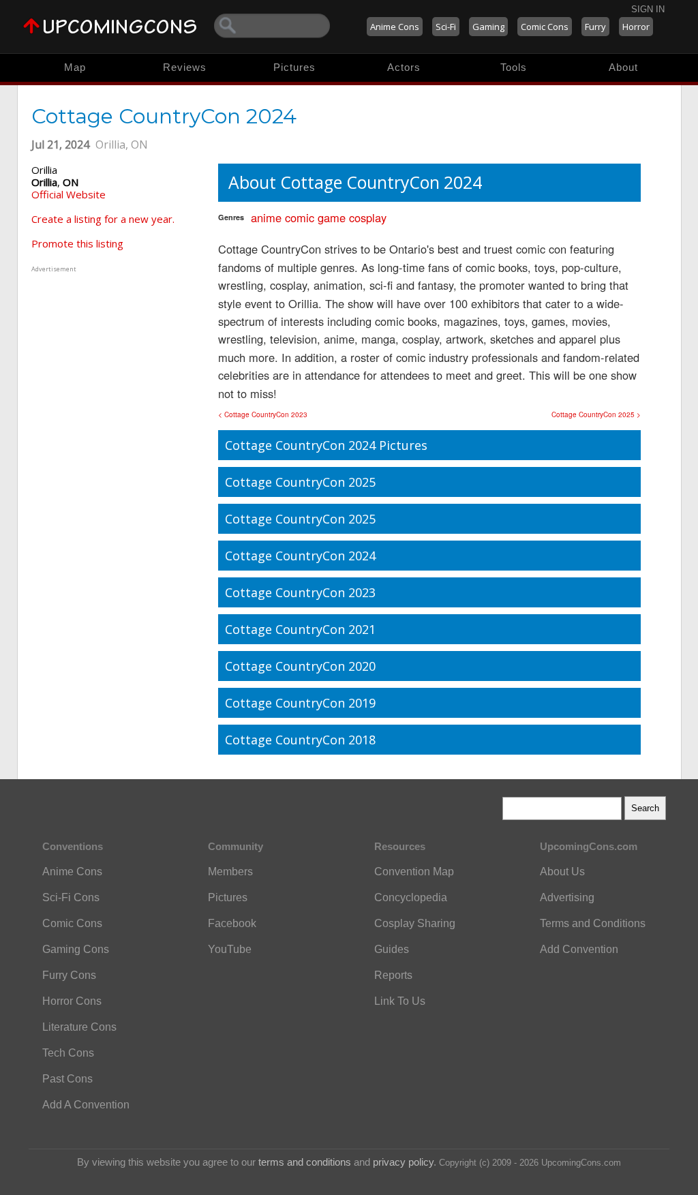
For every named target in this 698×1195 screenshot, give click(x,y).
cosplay (367, 217)
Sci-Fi (446, 26)
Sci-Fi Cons (71, 897)
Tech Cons (68, 1053)
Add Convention (579, 949)
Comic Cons (544, 26)
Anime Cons (394, 26)
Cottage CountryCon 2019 (300, 703)
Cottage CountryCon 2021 (300, 629)
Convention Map (414, 871)
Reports (393, 975)
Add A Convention (86, 1104)
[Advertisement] (116, 360)
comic (299, 217)
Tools (513, 67)
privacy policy (403, 1162)
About (623, 67)
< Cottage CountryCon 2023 (262, 414)
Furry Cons (69, 975)
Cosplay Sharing (414, 923)
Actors (404, 67)
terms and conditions (304, 1162)
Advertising (567, 897)
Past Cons (67, 1079)
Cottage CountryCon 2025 (300, 482)
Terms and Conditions (593, 923)
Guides (391, 949)
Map (75, 67)
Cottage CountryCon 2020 (300, 666)
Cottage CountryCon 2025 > (596, 414)
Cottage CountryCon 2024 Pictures (326, 445)
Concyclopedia (410, 897)
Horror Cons (72, 1001)
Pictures (294, 67)
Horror (636, 26)
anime (266, 217)
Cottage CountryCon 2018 (300, 739)
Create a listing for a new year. (102, 219)
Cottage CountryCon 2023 (300, 592)
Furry (595, 26)
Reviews (185, 67)
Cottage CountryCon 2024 (300, 555)
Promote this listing (77, 243)
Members (230, 871)
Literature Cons (79, 1027)
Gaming (488, 26)
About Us (562, 871)
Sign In (648, 9)
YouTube (230, 949)
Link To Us (399, 1001)
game (332, 217)
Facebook (232, 923)
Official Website (68, 194)
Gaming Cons (75, 949)
